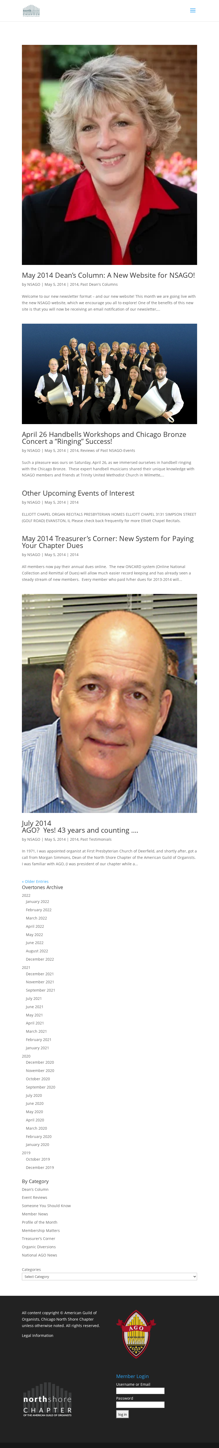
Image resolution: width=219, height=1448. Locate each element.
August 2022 (37, 950)
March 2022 (36, 918)
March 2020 (36, 1128)
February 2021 (39, 1039)
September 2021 (40, 990)
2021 (26, 967)
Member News (35, 1213)
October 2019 (38, 1159)
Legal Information (37, 1335)
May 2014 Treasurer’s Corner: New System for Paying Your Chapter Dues (108, 542)
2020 (26, 1056)
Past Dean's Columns (99, 284)
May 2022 (34, 934)
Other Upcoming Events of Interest (78, 493)
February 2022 (39, 909)
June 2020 (35, 1103)
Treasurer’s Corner (38, 1238)
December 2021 (40, 973)
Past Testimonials (96, 839)
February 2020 (39, 1136)
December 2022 (40, 959)
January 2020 (37, 1144)
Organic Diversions (39, 1246)
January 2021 (37, 1047)
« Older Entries (35, 881)
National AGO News (39, 1255)
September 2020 (40, 1087)
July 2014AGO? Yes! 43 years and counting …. (80, 826)
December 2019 (40, 1167)
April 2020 (35, 1119)
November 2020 (40, 1070)
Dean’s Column (35, 1189)
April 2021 (35, 1023)
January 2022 (37, 901)
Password (124, 1398)
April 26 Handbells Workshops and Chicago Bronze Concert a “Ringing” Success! (104, 437)
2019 (26, 1152)
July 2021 (34, 998)
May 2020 (34, 1111)
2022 (26, 895)
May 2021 (34, 1014)
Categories (31, 1269)
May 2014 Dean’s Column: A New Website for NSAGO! (108, 275)
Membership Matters (41, 1230)
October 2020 (38, 1078)
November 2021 (40, 981)
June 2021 (35, 1006)
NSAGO (33, 284)
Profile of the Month (39, 1222)
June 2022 (35, 942)
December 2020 (40, 1062)
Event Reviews (34, 1197)
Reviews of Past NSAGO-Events (107, 450)
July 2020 (34, 1095)
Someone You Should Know (46, 1205)
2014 (74, 284)
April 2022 (35, 926)
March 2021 (36, 1031)
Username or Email (133, 1384)
